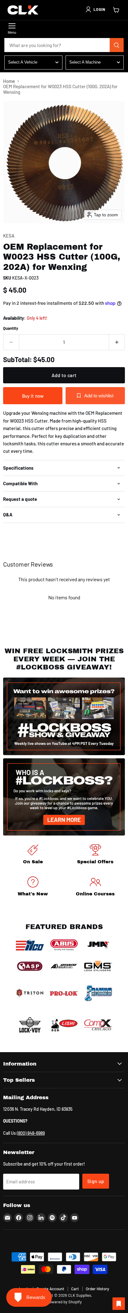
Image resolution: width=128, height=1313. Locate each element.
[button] (95, 9)
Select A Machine (85, 62)
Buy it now (33, 396)
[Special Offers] (95, 855)
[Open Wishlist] (118, 1303)
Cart (75, 1288)
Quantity (10, 328)
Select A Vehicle (22, 62)
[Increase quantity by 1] (117, 342)
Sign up (95, 1181)
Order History (97, 1288)
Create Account (50, 1288)
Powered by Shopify (64, 1301)
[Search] (117, 45)
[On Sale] (33, 855)
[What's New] (33, 887)
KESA (8, 235)
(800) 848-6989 (31, 1133)
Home (9, 81)
